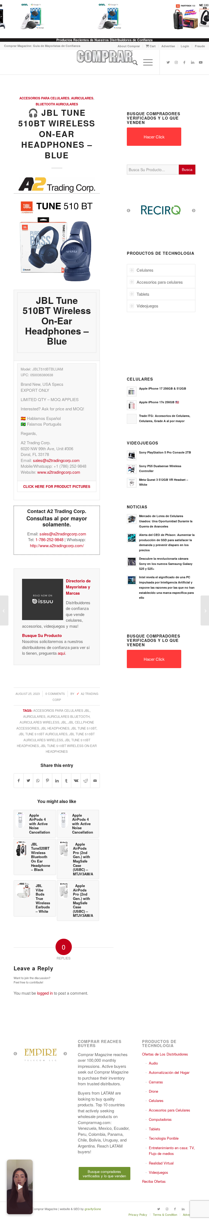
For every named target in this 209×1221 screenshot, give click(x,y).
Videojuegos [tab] (147, 306)
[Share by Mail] (95, 781)
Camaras (156, 1081)
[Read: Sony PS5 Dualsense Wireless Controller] (132, 469)
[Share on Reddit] (85, 781)
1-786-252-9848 (49, 539)
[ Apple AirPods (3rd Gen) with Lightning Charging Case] (205, 610)
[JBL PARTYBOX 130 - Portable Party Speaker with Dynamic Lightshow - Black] (181, 16)
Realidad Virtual (161, 1163)
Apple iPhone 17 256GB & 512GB (162, 388)
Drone (153, 1091)
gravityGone (93, 1209)
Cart (152, 46)
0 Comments (55, 694)
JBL (64, 722)
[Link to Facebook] (184, 62)
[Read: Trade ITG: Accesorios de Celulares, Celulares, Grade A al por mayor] (132, 419)
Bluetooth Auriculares (57, 104)
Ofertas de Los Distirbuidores (165, 1054)
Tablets (154, 1128)
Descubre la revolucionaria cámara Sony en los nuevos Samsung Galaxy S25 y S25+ (165, 563)
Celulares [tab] (145, 270)
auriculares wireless (39, 722)
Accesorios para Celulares (44, 98)
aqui (61, 653)
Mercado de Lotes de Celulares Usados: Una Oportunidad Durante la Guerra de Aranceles (165, 521)
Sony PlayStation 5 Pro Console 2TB (165, 452)
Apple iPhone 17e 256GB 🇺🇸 (159, 402)
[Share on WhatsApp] (37, 781)
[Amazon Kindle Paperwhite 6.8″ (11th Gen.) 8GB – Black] (4, 610)
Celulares (156, 1100)
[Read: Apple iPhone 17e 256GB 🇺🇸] (132, 405)
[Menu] (145, 62)
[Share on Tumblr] (66, 781)
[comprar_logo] (104, 62)
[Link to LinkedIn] (193, 62)
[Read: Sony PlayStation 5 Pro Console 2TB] (132, 455)
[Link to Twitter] (168, 62)
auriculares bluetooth (68, 716)
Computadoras (160, 1119)
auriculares (34, 716)
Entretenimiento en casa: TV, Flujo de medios (172, 1150)
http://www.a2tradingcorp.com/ (57, 545)
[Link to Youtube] (201, 62)
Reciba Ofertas (154, 1181)
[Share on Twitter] (28, 781)
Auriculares (82, 98)
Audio (153, 1063)
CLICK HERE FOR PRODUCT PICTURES (56, 486)
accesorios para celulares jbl (61, 710)
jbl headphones (55, 728)
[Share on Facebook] (18, 781)
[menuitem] (129, 46)
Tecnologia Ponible (164, 1138)
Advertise (168, 46)
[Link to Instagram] (176, 62)
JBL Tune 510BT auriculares (43, 734)
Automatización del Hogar (169, 1072)
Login (185, 46)
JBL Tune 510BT (83, 728)
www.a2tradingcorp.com (58, 472)
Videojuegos (158, 1172)
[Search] (132, 62)
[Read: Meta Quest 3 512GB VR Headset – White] (132, 483)
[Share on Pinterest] (47, 781)
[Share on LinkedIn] (57, 781)
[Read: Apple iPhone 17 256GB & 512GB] (132, 391)
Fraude (200, 46)
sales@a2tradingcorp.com (56, 460)
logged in (45, 993)
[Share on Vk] (76, 781)
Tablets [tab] (143, 294)
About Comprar (129, 46)
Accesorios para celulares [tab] (160, 282)
